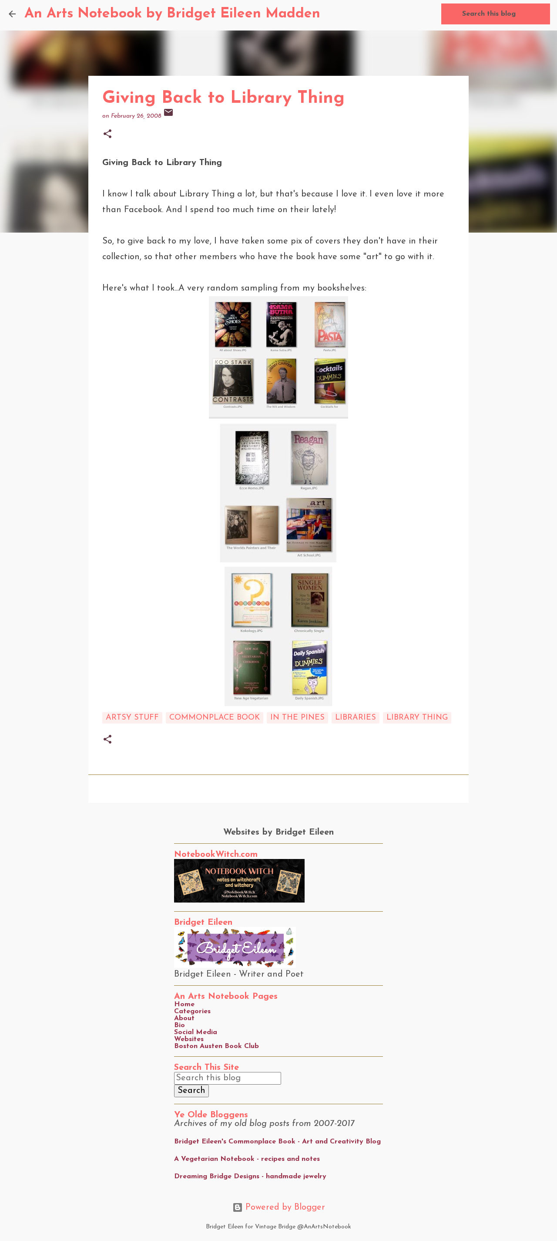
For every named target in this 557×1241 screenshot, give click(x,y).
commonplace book (214, 718)
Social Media (195, 1032)
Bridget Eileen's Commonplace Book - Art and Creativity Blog (277, 1141)
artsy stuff (132, 718)
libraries (355, 718)
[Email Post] (168, 116)
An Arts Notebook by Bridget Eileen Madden (172, 14)
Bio (179, 1025)
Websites (189, 1039)
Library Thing (417, 718)
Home (184, 1004)
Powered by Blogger (284, 1207)
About (184, 1018)
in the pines (297, 718)
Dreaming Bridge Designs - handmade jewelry (250, 1176)
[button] (107, 134)
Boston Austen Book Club (216, 1046)
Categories (192, 1011)
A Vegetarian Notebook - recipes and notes (247, 1159)
